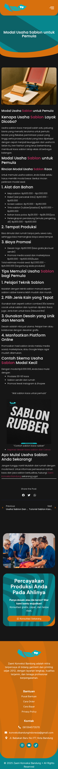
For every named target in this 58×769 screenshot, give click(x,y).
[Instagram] (22, 745)
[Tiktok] (35, 745)
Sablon (27, 111)
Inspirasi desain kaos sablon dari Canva (28, 449)
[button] (23, 495)
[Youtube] (29, 745)
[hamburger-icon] (51, 8)
